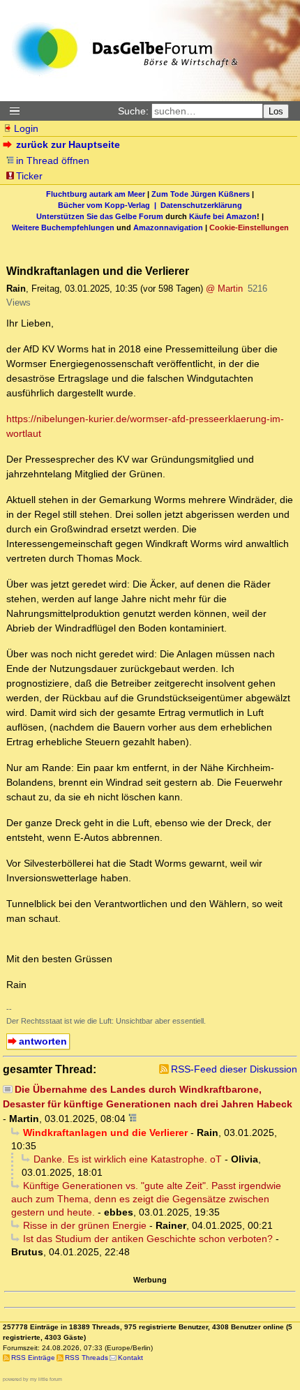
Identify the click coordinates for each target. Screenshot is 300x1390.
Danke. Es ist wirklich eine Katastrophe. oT (127, 1159)
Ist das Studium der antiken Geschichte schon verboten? (148, 1238)
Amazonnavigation (168, 227)
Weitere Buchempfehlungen (63, 227)
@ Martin (224, 288)
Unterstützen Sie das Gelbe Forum (99, 216)
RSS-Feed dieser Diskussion (234, 1069)
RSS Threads (86, 1357)
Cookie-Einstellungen (249, 227)
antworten (43, 1041)
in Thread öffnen (52, 160)
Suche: (133, 111)
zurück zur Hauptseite (68, 144)
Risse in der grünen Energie (85, 1225)
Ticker (29, 175)
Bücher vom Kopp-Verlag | (109, 205)
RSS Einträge (33, 1357)
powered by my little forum (32, 1379)
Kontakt (130, 1357)
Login (26, 128)
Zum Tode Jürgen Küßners (200, 194)
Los (276, 111)
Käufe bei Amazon (223, 216)
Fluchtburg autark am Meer (95, 194)
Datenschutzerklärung (201, 205)
